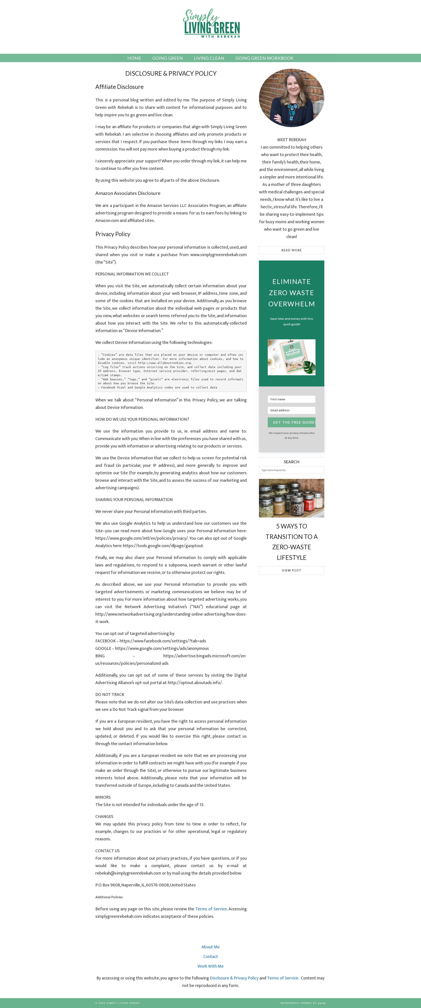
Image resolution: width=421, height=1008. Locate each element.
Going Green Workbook (264, 58)
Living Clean (209, 58)
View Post (291, 570)
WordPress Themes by (303, 1003)
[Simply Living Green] (210, 24)
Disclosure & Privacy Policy (234, 978)
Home (134, 58)
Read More (292, 250)
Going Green (167, 58)
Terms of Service (211, 909)
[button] (292, 358)
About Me (211, 947)
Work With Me (211, 966)
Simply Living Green (123, 1003)
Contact (210, 956)
